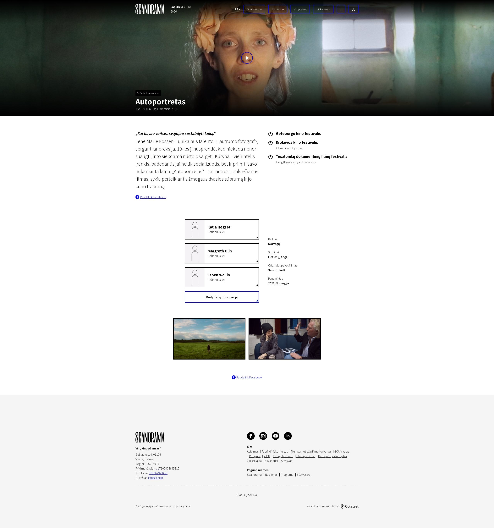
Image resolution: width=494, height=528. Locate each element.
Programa (300, 9)
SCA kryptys (341, 451)
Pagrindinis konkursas (274, 451)
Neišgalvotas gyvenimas (148, 92)
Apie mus (252, 451)
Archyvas (286, 461)
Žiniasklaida (254, 461)
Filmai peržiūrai (305, 456)
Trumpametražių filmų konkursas (311, 451)
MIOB (267, 456)
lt (237, 9)
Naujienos (278, 9)
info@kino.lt (155, 478)
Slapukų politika (247, 495)
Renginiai (255, 456)
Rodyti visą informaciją (222, 297)
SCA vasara (323, 9)
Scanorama (254, 9)
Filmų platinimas (283, 456)
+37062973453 (158, 473)
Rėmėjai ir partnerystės (332, 456)
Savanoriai (271, 461)
